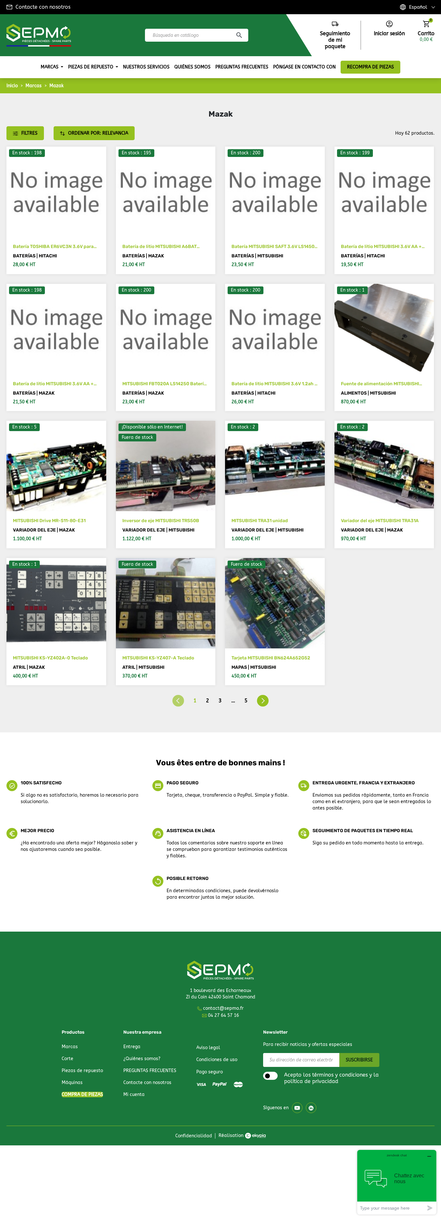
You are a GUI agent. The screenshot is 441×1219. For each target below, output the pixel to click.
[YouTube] (297, 1107)
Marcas (70, 1046)
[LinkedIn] (311, 1107)
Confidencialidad (193, 1136)
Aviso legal (208, 1047)
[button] (389, 29)
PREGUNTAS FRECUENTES (149, 1070)
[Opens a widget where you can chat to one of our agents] (397, 1182)
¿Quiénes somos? (141, 1058)
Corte (67, 1058)
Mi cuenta (134, 1094)
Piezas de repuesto (82, 1070)
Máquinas (72, 1082)
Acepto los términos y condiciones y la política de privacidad (331, 1078)
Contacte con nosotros (42, 7)
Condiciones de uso (216, 1059)
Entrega (131, 1046)
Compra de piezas (82, 1094)
